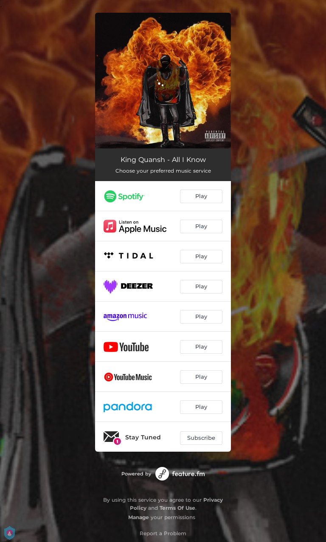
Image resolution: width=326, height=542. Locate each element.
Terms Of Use (177, 508)
